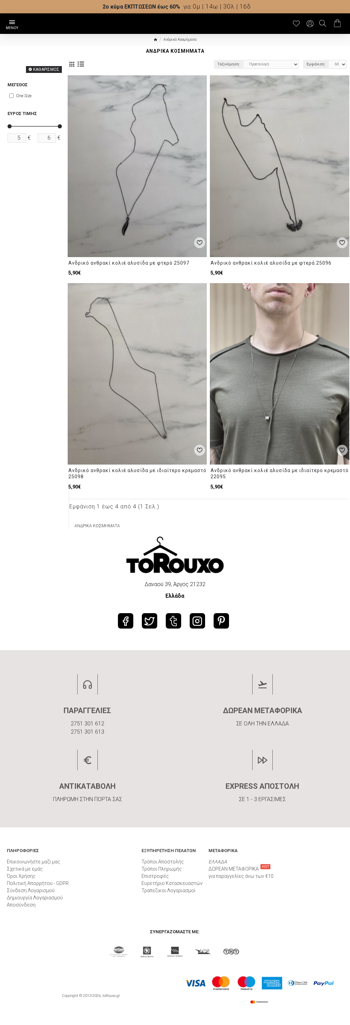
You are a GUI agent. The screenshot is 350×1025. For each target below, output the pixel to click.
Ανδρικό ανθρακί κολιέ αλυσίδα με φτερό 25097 (128, 263)
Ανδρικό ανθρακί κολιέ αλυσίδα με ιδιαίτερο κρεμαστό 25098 (137, 473)
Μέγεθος (18, 84)
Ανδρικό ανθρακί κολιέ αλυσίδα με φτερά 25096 (271, 263)
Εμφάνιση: (316, 64)
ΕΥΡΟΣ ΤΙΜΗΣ (22, 113)
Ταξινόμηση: (228, 64)
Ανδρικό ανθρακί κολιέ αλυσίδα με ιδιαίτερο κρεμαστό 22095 (280, 473)
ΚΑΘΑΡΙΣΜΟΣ (46, 69)
